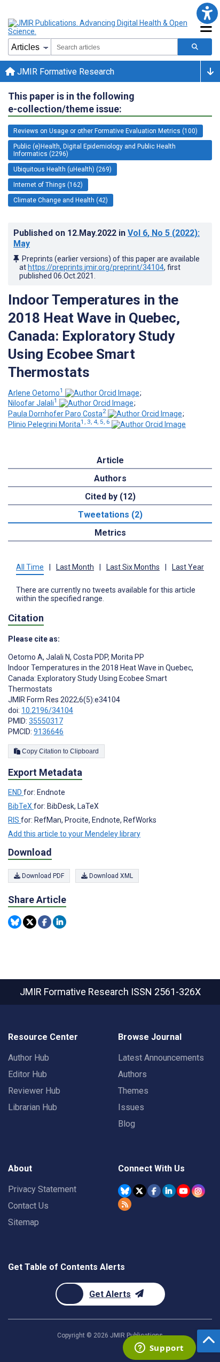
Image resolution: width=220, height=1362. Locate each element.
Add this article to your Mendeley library (74, 834)
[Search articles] (195, 46)
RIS (14, 820)
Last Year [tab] (188, 567)
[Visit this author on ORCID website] (102, 393)
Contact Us (28, 1206)
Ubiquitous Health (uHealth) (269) (62, 169)
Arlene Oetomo (36, 393)
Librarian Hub (32, 1107)
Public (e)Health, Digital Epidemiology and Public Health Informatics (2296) (94, 150)
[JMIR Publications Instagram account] (198, 1190)
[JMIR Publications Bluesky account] (124, 1190)
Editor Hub (27, 1074)
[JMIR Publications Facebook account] (154, 1190)
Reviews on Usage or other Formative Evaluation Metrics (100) (105, 131)
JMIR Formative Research (64, 72)
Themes (133, 1091)
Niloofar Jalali (33, 403)
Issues (131, 1107)
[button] (207, 13)
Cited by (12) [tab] (110, 496)
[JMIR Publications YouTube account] (183, 1190)
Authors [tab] (110, 478)
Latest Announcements (161, 1058)
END (15, 792)
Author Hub (28, 1058)
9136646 (49, 731)
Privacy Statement (42, 1189)
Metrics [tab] (110, 533)
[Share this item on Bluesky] (14, 922)
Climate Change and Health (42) (60, 200)
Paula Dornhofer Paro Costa (57, 413)
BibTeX (21, 806)
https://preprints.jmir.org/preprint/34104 (96, 267)
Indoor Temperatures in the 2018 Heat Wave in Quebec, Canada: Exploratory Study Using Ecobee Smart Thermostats (94, 336)
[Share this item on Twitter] (29, 922)
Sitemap (23, 1222)
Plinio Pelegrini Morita (59, 424)
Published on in (106, 238)
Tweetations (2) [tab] (110, 515)
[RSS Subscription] (124, 1204)
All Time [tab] (30, 567)
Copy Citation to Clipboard (59, 751)
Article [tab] (110, 460)
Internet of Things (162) (48, 184)
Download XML (110, 876)
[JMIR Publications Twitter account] (139, 1190)
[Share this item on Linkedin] (59, 922)
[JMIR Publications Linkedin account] (169, 1190)
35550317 (46, 721)
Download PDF (42, 876)
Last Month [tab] (75, 567)
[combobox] (114, 46)
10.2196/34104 (47, 710)
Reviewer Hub (34, 1091)
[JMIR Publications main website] (99, 27)
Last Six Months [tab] (133, 567)
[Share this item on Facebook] (44, 922)
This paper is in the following (71, 102)
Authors (132, 1074)
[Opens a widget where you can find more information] (159, 1348)
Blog (126, 1124)
